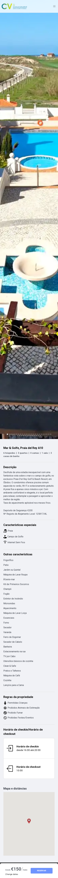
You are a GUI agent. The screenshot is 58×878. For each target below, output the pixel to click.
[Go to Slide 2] (9, 434)
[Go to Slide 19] (41, 434)
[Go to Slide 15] (33, 434)
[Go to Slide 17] (37, 434)
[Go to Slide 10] (24, 434)
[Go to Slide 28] (23, 435)
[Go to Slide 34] (34, 435)
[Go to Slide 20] (43, 434)
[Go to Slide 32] (30, 435)
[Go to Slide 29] (25, 435)
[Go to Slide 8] (20, 434)
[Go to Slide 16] (35, 434)
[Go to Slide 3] (11, 434)
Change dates (11, 874)
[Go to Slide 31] (28, 435)
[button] (29, 219)
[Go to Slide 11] (26, 434)
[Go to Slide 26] (19, 435)
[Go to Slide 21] (44, 434)
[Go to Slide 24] (50, 434)
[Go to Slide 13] (29, 434)
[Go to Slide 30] (27, 435)
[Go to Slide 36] (38, 435)
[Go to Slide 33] (32, 435)
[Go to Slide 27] (21, 435)
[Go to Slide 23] (48, 434)
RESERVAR (41, 871)
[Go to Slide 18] (39, 434)
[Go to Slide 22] (46, 434)
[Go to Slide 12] (28, 434)
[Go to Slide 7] (18, 434)
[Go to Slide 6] (16, 434)
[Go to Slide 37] (40, 435)
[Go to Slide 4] (13, 434)
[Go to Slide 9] (22, 434)
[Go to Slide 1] (7, 434)
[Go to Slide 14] (31, 434)
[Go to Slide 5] (14, 434)
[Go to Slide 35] (36, 435)
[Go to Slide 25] (17, 435)
